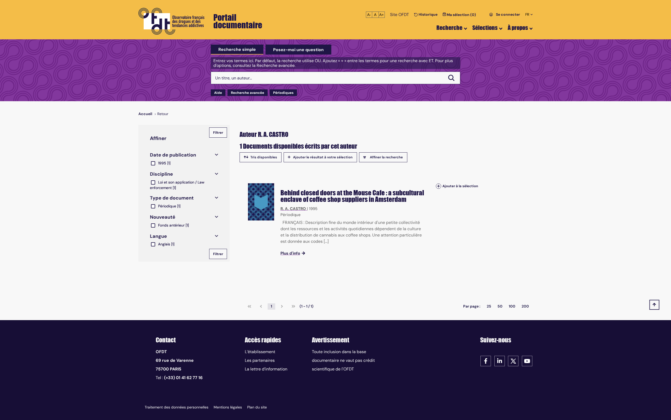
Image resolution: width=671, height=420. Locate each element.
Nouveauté (162, 217)
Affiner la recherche (386, 157)
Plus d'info (290, 253)
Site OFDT (399, 14)
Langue (158, 236)
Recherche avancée (247, 92)
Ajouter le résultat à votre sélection (323, 157)
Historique (427, 14)
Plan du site (257, 407)
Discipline (161, 174)
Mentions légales (228, 407)
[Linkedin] (499, 360)
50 (499, 306)
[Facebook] (485, 360)
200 (525, 306)
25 (489, 306)
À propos (518, 27)
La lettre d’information (266, 369)
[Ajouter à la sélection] (438, 186)
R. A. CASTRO (293, 208)
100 (512, 306)
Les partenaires (260, 360)
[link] (249, 306)
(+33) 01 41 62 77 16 (183, 377)
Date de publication (173, 155)
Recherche (449, 27)
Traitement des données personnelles (176, 407)
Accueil (145, 113)
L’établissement (260, 351)
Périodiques (283, 92)
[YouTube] (527, 360)
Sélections (484, 27)
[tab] (237, 50)
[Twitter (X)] (513, 360)
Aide (218, 92)
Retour (162, 113)
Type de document (172, 198)
